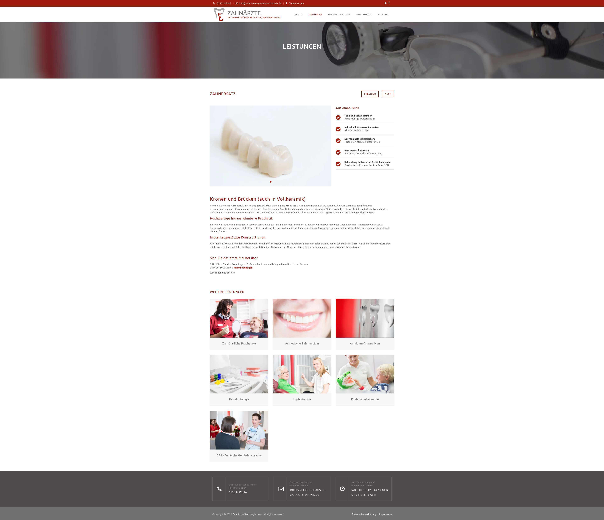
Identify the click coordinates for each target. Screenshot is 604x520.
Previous (370, 94)
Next (388, 94)
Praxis (299, 14)
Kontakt (383, 14)
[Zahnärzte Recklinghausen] (246, 14)
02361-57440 (238, 492)
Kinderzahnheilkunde (365, 399)
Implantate (280, 243)
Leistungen (315, 14)
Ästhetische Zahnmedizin (302, 343)
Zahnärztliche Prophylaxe (239, 343)
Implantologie (302, 399)
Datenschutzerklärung (364, 514)
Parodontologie (239, 399)
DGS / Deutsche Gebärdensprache (239, 455)
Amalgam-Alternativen (365, 343)
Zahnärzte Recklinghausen (247, 514)
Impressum (385, 514)
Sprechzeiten (364, 14)
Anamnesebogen (243, 267)
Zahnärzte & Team (339, 14)
